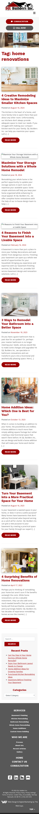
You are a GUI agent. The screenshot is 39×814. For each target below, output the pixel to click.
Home (19, 757)
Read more (10, 140)
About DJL (19, 745)
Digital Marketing (25, 802)
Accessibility (27, 795)
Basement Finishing (20, 715)
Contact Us (19, 761)
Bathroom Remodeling (19, 722)
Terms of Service (7, 795)
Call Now (20, 28)
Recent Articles (19, 749)
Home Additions (19, 728)
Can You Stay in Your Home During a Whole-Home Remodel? (19, 658)
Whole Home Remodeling (19, 725)
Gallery (19, 752)
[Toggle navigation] (34, 13)
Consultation (20, 21)
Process (19, 742)
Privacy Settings (31, 793)
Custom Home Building (19, 732)
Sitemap (34, 795)
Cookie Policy (18, 795)
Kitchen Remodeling (19, 719)
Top (31, 809)
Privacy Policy (20, 793)
